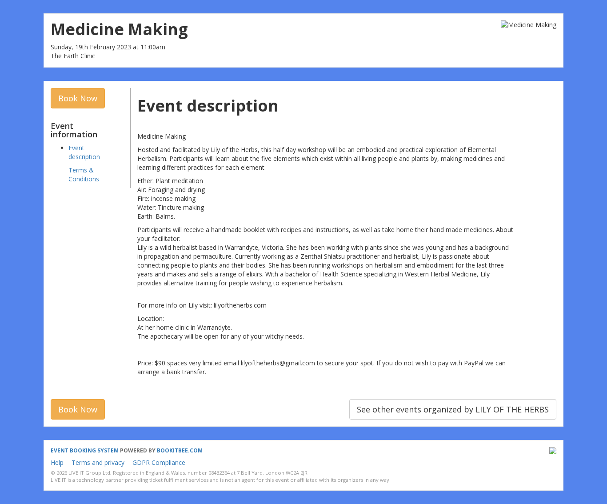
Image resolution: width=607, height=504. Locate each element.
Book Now (77, 98)
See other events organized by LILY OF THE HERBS (453, 409)
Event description (84, 152)
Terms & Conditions (83, 174)
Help (57, 462)
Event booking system (85, 450)
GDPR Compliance (158, 462)
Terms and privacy (98, 462)
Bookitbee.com (180, 450)
